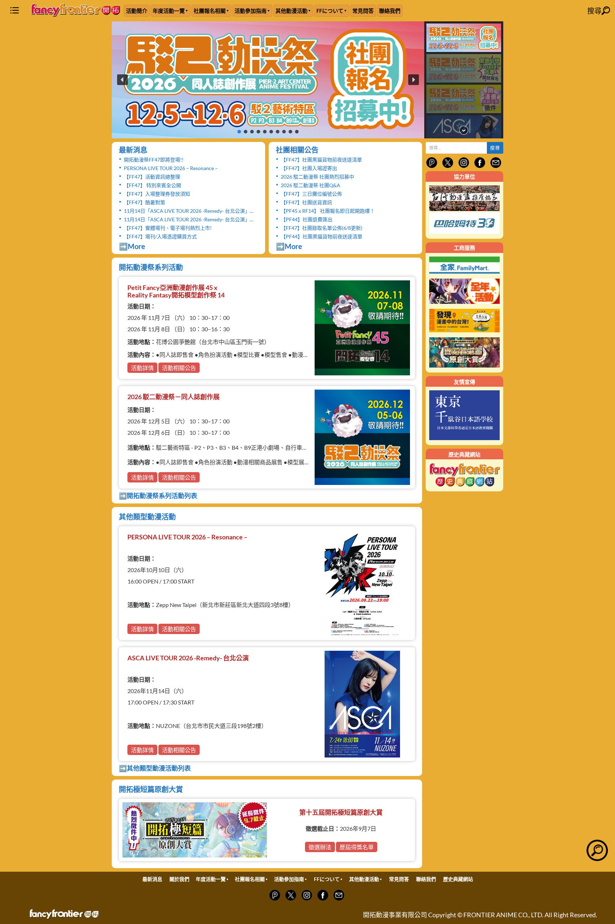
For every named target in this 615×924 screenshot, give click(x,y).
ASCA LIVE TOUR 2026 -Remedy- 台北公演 (188, 658)
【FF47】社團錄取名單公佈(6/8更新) (321, 228)
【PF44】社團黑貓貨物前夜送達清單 (321, 236)
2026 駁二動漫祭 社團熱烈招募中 (317, 177)
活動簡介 (136, 10)
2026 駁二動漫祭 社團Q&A (310, 185)
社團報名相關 (210, 10)
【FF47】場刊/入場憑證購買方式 (160, 236)
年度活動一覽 (169, 10)
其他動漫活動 (291, 10)
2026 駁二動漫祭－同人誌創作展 (173, 397)
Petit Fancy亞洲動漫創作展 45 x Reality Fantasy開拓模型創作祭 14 (176, 291)
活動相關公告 (179, 367)
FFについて (329, 10)
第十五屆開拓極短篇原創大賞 (341, 812)
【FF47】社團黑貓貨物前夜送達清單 (321, 160)
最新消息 (133, 150)
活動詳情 (142, 367)
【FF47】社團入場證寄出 (309, 168)
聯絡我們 (389, 10)
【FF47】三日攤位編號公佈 (311, 194)
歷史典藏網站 (458, 879)
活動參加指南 (251, 10)
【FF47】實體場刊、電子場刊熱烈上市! (168, 228)
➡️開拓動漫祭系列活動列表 (158, 496)
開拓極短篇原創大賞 (151, 789)
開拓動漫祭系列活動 (151, 267)
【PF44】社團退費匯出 (306, 219)
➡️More (132, 246)
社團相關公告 (297, 150)
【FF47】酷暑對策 (144, 202)
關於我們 (179, 879)
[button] (268, 79)
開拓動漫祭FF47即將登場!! (154, 160)
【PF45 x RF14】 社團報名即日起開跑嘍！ (328, 211)
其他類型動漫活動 (147, 516)
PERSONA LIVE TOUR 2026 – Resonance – (171, 168)
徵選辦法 (320, 847)
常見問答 (363, 10)
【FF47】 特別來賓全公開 (152, 185)
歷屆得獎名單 (357, 847)
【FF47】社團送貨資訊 (306, 202)
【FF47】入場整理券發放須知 (157, 194)
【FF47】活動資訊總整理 (152, 177)
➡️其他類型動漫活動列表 (155, 768)
